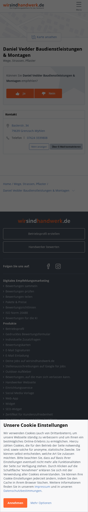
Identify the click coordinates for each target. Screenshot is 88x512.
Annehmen (15, 503)
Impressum (42, 487)
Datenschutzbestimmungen (22, 491)
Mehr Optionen (41, 503)
